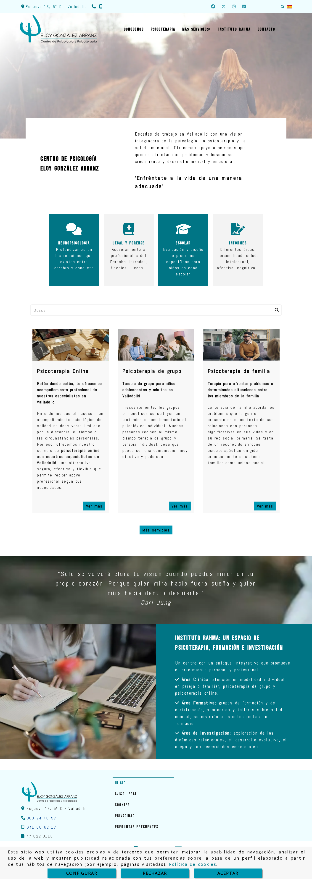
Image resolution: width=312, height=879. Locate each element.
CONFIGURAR (81, 873)
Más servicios (156, 530)
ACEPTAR (227, 873)
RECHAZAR (155, 873)
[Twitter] (223, 6)
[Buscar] (282, 6)
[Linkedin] (244, 6)
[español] (289, 6)
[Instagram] (234, 6)
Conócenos (154, 106)
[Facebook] (213, 6)
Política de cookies (192, 864)
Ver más (94, 506)
